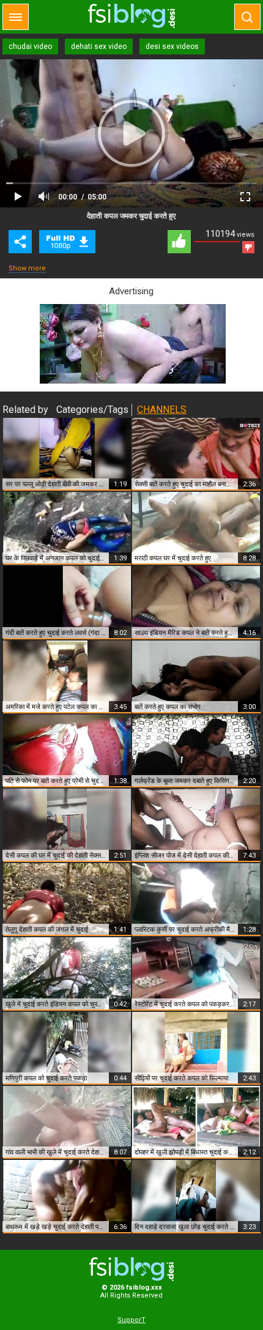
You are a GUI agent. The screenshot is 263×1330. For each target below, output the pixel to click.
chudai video (30, 46)
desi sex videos (172, 46)
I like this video (179, 241)
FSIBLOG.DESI (131, 1269)
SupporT (131, 1320)
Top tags (15, 17)
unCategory (67, 241)
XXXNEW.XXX (131, 16)
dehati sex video (99, 46)
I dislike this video (248, 247)
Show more (27, 268)
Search (247, 17)
